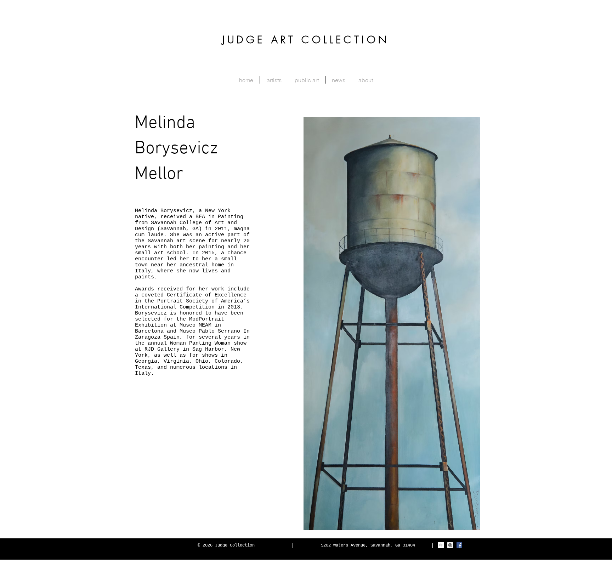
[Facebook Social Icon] (459, 545)
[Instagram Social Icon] (450, 545)
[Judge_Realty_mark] (441, 545)
